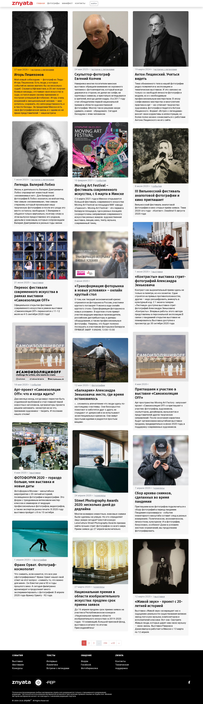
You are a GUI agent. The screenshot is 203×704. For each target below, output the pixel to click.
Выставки (17, 661)
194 (105, 643)
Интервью (52, 661)
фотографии (40, 559)
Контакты (120, 661)
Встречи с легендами (58, 668)
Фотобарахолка (89, 668)
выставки (38, 282)
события (36, 384)
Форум (84, 661)
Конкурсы (17, 668)
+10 (113, 643)
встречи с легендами (42, 69)
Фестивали (18, 664)
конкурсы (100, 495)
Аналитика (52, 664)
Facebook (86, 664)
